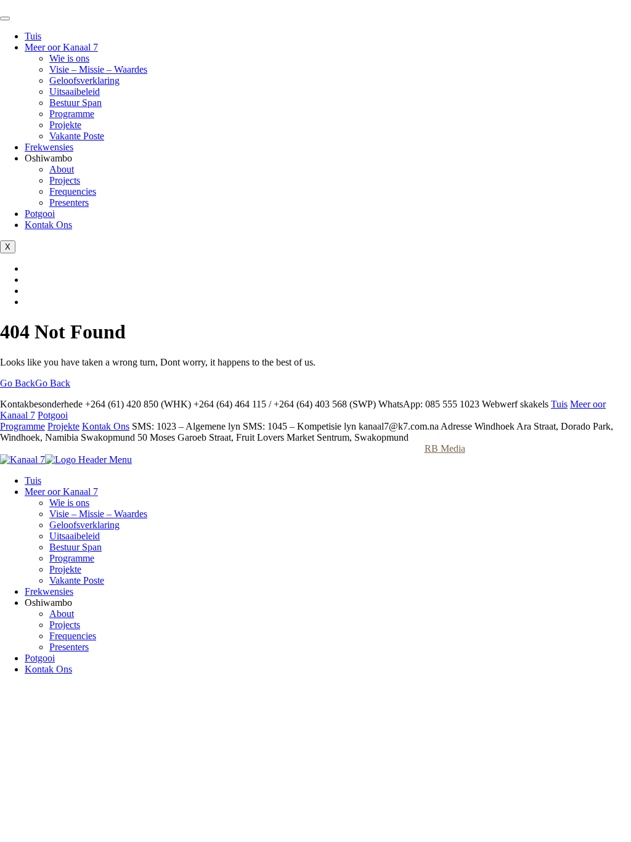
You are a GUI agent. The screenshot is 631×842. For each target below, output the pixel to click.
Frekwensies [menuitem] (49, 591)
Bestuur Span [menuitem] (75, 547)
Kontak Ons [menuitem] (48, 669)
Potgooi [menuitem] (40, 658)
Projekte (65, 125)
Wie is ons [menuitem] (69, 502)
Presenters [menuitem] (69, 647)
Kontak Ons (48, 224)
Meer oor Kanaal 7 (61, 47)
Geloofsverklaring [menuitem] (84, 525)
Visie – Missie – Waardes (98, 69)
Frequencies (72, 191)
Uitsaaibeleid (74, 91)
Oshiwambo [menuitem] (48, 602)
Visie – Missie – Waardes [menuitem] (98, 514)
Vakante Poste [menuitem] (76, 580)
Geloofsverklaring (84, 80)
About (61, 169)
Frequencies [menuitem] (72, 636)
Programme (71, 113)
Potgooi (40, 213)
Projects (64, 180)
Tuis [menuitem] (33, 480)
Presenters (69, 202)
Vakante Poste (76, 136)
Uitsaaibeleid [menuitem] (74, 536)
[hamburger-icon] (5, 18)
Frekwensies (49, 147)
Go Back (35, 383)
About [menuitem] (61, 613)
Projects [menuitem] (64, 624)
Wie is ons (69, 58)
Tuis (33, 36)
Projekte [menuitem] (65, 569)
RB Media (445, 448)
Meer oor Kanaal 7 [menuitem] (61, 491)
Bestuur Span (75, 102)
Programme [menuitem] (71, 558)
